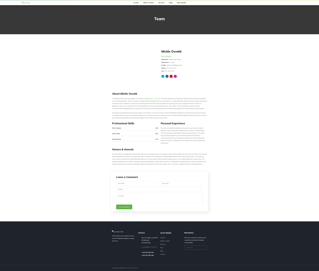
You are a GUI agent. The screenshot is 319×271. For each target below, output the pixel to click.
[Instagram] (117, 246)
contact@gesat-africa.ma (149, 247)
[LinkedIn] (113, 246)
